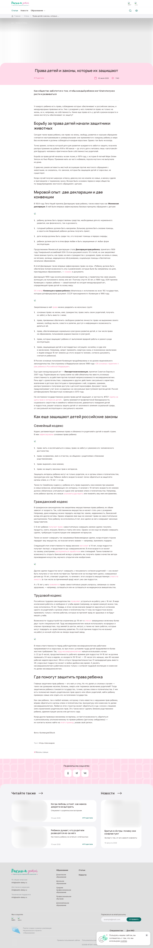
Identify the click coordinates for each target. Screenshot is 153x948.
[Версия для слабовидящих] (136, 10)
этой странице (67, 722)
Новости (24, 11)
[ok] (68, 773)
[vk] (85, 773)
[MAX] (129, 3)
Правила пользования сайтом (68, 940)
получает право (56, 527)
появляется (54, 584)
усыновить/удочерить (73, 493)
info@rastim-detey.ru (19, 882)
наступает (84, 545)
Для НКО (130, 930)
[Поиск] (130, 10)
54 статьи (38, 290)
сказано (68, 271)
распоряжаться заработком (67, 551)
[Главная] (20, 3)
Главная (17, 16)
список (88, 620)
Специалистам (116, 930)
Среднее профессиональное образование (63, 889)
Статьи (26, 16)
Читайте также (24, 793)
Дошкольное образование (61, 875)
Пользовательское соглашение (94, 940)
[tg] (76, 773)
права (55, 307)
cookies (123, 941)
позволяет (75, 601)
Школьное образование (61, 882)
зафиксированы (47, 434)
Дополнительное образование (62, 904)
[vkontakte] (136, 3)
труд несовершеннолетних (69, 651)
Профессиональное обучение (63, 897)
